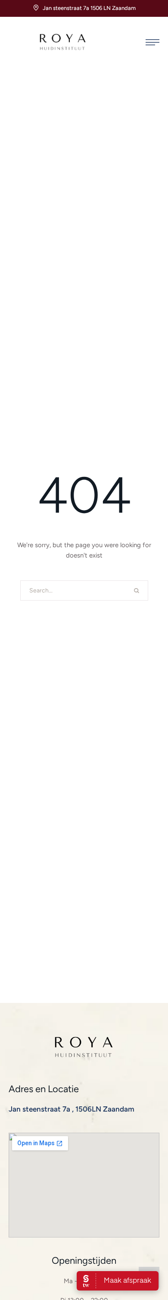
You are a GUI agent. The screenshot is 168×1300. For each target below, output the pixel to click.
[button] (152, 42)
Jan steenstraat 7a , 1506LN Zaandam (71, 1109)
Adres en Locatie (44, 1089)
